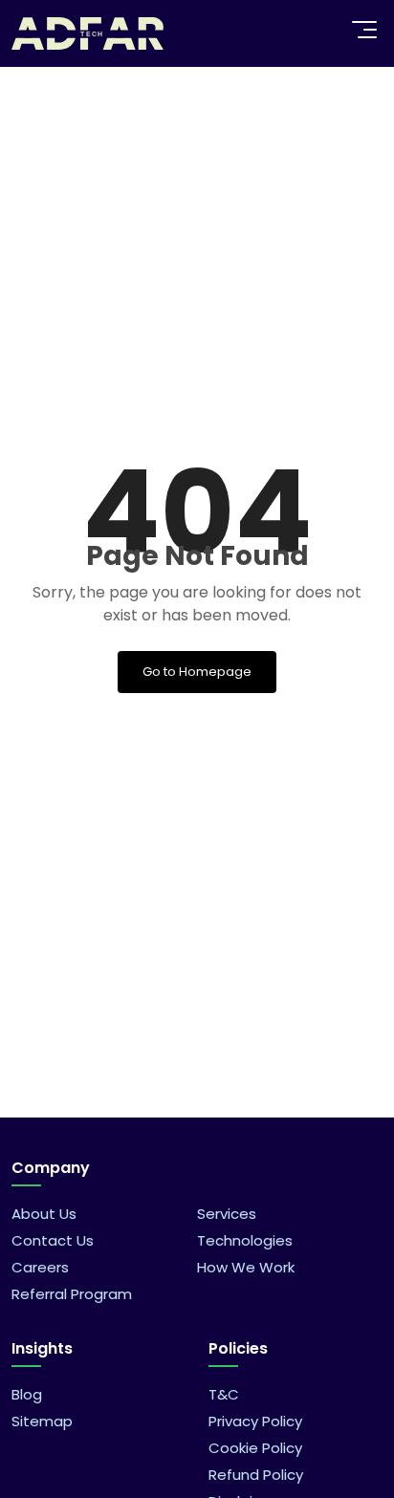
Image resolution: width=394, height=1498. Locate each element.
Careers (40, 1267)
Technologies (245, 1240)
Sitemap (42, 1421)
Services (226, 1214)
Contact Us (52, 1240)
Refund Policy (255, 1475)
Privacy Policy (255, 1421)
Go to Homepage (197, 671)
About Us (44, 1214)
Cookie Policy (255, 1448)
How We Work (246, 1267)
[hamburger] (364, 29)
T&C (223, 1394)
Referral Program (71, 1294)
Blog (26, 1394)
